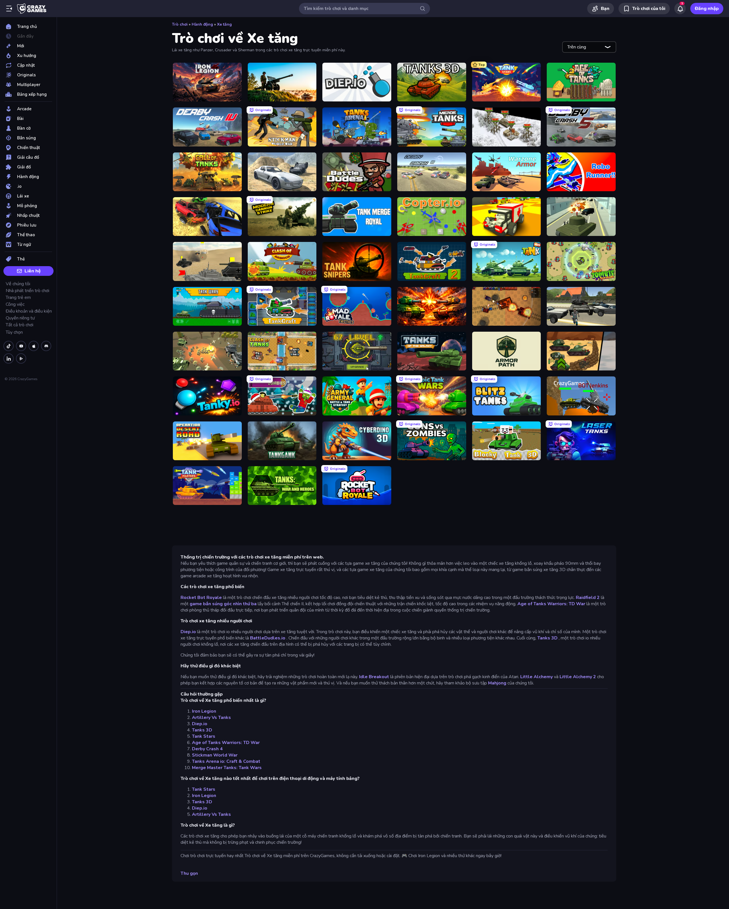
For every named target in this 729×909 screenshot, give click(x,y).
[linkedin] (8, 358)
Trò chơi (180, 24)
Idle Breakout (374, 677)
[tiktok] (8, 346)
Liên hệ (32, 271)
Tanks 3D (547, 638)
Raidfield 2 (588, 597)
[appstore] (33, 346)
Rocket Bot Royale (201, 597)
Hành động (202, 24)
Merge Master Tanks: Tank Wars (227, 768)
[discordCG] (46, 346)
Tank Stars (203, 736)
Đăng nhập (707, 8)
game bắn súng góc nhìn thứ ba (223, 604)
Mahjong (497, 683)
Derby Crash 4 (207, 749)
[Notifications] (680, 8)
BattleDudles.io (267, 638)
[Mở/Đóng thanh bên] (9, 8)
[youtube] (21, 346)
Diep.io (188, 632)
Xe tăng (224, 24)
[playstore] (21, 358)
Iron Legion (204, 711)
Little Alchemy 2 (578, 677)
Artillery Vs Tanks (211, 717)
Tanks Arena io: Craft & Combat (226, 761)
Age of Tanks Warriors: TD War (551, 604)
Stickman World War (214, 755)
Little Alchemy (536, 677)
